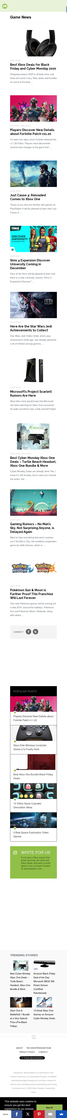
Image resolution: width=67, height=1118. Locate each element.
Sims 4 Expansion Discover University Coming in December (30, 264)
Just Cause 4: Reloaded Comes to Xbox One (28, 197)
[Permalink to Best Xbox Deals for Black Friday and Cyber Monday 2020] (33, 55)
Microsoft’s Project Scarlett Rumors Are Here (31, 393)
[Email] (50, 1114)
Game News (15, 60)
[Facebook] (16, 1114)
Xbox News (26, 453)
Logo (5, 6)
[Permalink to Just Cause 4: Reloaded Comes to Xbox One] (33, 186)
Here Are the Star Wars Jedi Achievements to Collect (31, 328)
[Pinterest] (39, 1114)
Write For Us (35, 852)
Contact (43, 1052)
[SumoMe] (61, 1114)
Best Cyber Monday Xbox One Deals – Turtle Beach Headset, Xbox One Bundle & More (33, 461)
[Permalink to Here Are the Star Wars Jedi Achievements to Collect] (33, 317)
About (19, 1048)
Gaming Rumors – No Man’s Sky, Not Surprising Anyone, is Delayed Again (32, 528)
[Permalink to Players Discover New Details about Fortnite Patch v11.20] (33, 120)
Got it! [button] (49, 1107)
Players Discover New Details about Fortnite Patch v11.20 (32, 132)
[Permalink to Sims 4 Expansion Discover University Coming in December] (33, 251)
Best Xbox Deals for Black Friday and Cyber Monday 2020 (33, 66)
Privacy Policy (27, 1052)
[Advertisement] (33, 662)
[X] (28, 1114)
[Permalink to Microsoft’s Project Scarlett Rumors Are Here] (33, 382)
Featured (14, 125)
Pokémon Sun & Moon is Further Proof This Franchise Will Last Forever (31, 594)
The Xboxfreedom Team (38, 1048)
